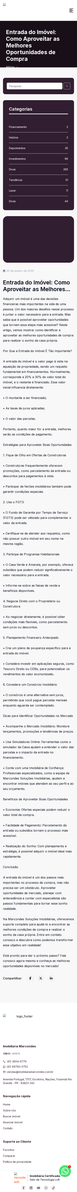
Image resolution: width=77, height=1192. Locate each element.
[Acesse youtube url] (38, 1188)
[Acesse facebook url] (23, 1188)
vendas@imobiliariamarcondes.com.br (30, 1071)
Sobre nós (9, 1110)
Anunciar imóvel (12, 1122)
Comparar (9, 1155)
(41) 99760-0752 (17, 1066)
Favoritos (8, 1149)
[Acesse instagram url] (46, 1188)
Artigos (10, 67)
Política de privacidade (17, 1161)
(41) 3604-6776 (17, 1061)
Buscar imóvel (11, 1116)
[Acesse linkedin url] (31, 1188)
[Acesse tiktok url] (53, 1188)
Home (6, 1104)
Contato (8, 1128)
